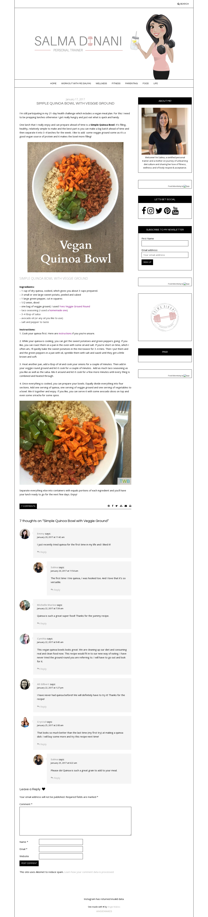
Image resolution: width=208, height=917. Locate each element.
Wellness (101, 83)
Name (24, 841)
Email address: (150, 250)
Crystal (41, 721)
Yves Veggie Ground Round (74, 306)
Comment (26, 804)
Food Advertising (174, 186)
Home (53, 83)
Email (23, 849)
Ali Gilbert (43, 684)
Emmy (40, 533)
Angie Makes (114, 906)
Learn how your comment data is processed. (89, 872)
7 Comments (28, 506)
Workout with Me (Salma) (76, 83)
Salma (54, 567)
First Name (148, 238)
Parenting (131, 83)
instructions (65, 333)
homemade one (58, 310)
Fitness (116, 83)
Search (184, 4)
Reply (43, 552)
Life (156, 83)
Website (24, 856)
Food (146, 83)
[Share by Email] (126, 506)
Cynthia (41, 638)
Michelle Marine (46, 604)
